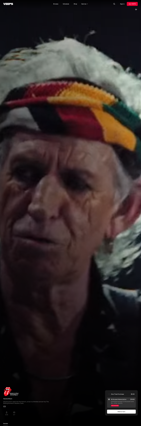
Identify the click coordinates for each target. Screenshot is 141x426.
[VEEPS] (8, 4)
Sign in (122, 4)
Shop (75, 4)
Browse (55, 4)
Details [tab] (5, 423)
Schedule (66, 4)
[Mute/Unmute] (136, 9)
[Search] (114, 4)
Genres (83, 4)
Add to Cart (121, 411)
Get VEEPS (132, 4)
